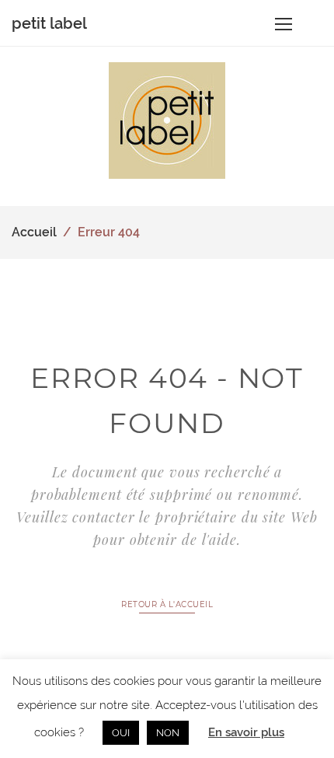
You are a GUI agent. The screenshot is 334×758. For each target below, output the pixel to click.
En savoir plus (246, 732)
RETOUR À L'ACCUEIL (167, 604)
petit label (49, 23)
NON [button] (167, 733)
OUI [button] (121, 733)
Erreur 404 (109, 232)
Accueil (34, 232)
